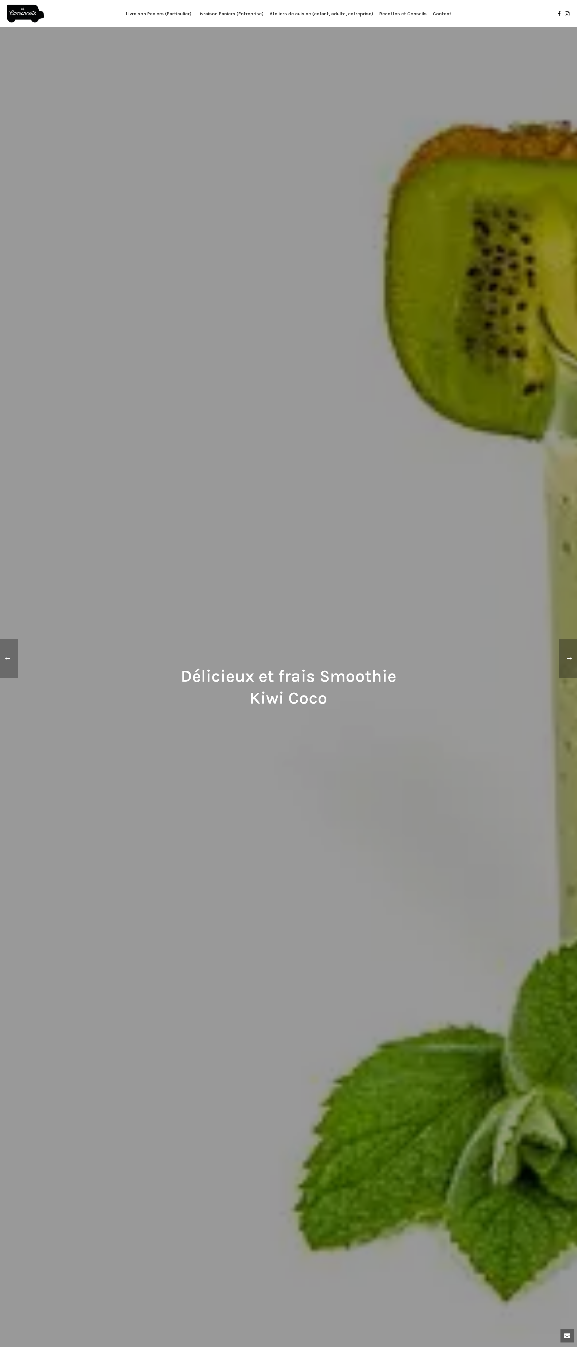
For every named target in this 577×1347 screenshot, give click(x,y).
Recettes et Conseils (403, 14)
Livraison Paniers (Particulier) (158, 14)
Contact (442, 14)
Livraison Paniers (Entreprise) (230, 14)
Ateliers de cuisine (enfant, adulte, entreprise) (321, 14)
